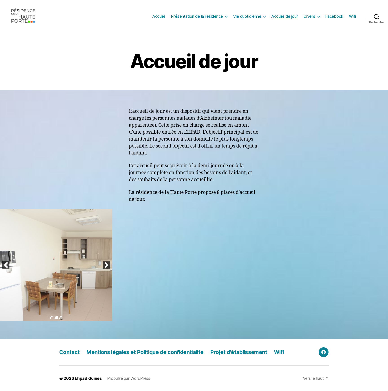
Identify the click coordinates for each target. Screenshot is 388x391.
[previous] (5, 265)
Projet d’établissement (238, 352)
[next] (106, 265)
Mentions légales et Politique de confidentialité (144, 352)
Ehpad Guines (88, 378)
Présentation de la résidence (197, 16)
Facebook (334, 16)
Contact (69, 352)
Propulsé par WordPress (128, 378)
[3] (60, 317)
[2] (56, 317)
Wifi (352, 16)
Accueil (158, 16)
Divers (309, 16)
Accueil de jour (284, 16)
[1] (51, 317)
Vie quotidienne (247, 16)
